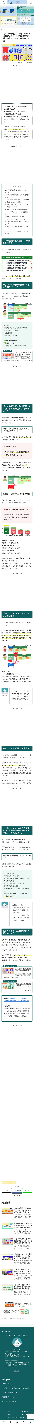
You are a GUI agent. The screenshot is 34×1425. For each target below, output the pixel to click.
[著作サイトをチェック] (14, 1371)
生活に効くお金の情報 (9, 1182)
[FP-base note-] (8, 11)
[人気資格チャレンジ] (25, 11)
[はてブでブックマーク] (13, 845)
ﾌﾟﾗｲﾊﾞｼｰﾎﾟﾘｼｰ (25, 1414)
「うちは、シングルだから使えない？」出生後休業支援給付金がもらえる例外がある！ (17, 222)
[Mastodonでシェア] (13, 840)
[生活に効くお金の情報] (8, 20)
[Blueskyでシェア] (20, 840)
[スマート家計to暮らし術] (25, 20)
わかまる (17, 1349)
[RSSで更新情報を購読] (20, 1371)
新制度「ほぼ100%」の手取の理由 (17, 209)
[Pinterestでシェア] (9, 851)
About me (25, 1411)
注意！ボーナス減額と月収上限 (14, 216)
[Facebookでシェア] (5, 845)
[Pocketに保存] (20, 845)
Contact (9, 1414)
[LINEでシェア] (28, 845)
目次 (14, 186)
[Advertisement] (17, 84)
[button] (17, 1195)
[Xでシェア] (5, 840)
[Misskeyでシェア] (28, 840)
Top (9, 1411)
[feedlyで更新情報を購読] (17, 1371)
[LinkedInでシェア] (17, 851)
